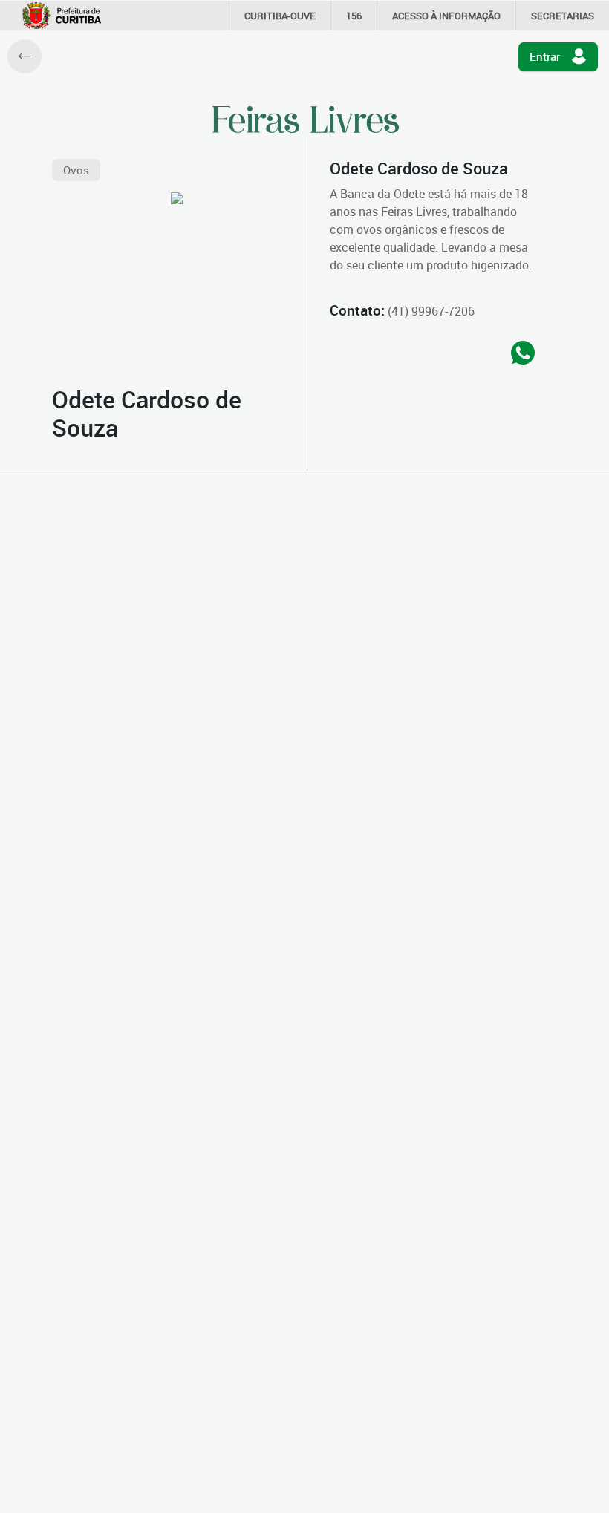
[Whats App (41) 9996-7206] (523, 354)
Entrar (545, 56)
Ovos (76, 170)
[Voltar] (24, 56)
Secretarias (562, 15)
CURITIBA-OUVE (280, 15)
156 (354, 15)
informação (446, 15)
